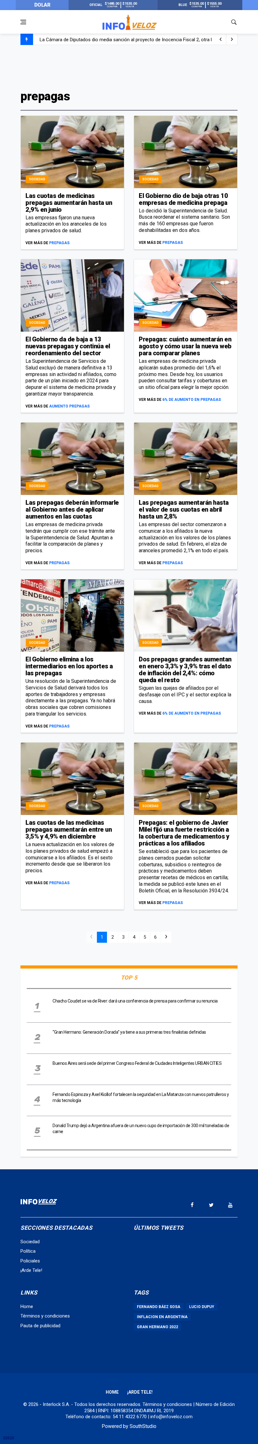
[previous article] (232, 39)
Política (28, 1251)
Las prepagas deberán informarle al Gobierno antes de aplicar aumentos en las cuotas (72, 509)
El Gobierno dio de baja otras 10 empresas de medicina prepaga (183, 199)
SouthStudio (143, 1426)
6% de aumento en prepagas (191, 399)
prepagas (59, 243)
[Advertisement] (129, 67)
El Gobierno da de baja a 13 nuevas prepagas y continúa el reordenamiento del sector (67, 346)
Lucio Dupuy (201, 1307)
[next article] (220, 39)
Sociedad (37, 179)
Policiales (30, 1261)
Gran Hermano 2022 (157, 1327)
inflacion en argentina (162, 1317)
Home (26, 1306)
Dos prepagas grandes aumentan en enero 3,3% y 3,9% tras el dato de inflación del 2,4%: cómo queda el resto (185, 669)
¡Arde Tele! (31, 1270)
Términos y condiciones (45, 1316)
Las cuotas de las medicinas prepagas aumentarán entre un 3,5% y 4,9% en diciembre (68, 829)
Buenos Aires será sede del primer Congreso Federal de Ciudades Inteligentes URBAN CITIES (137, 1063)
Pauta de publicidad (40, 1326)
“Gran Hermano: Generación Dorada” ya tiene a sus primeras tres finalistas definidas (129, 1032)
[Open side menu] (23, 22)
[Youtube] (230, 1205)
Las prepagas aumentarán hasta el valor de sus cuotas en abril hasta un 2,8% (184, 509)
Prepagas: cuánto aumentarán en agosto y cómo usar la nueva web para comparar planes (185, 346)
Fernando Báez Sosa (158, 1307)
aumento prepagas (69, 406)
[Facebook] (192, 1205)
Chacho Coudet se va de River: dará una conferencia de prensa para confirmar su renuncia (135, 1000)
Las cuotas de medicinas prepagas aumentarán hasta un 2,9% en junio (68, 202)
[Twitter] (211, 1205)
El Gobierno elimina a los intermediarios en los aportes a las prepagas (69, 666)
